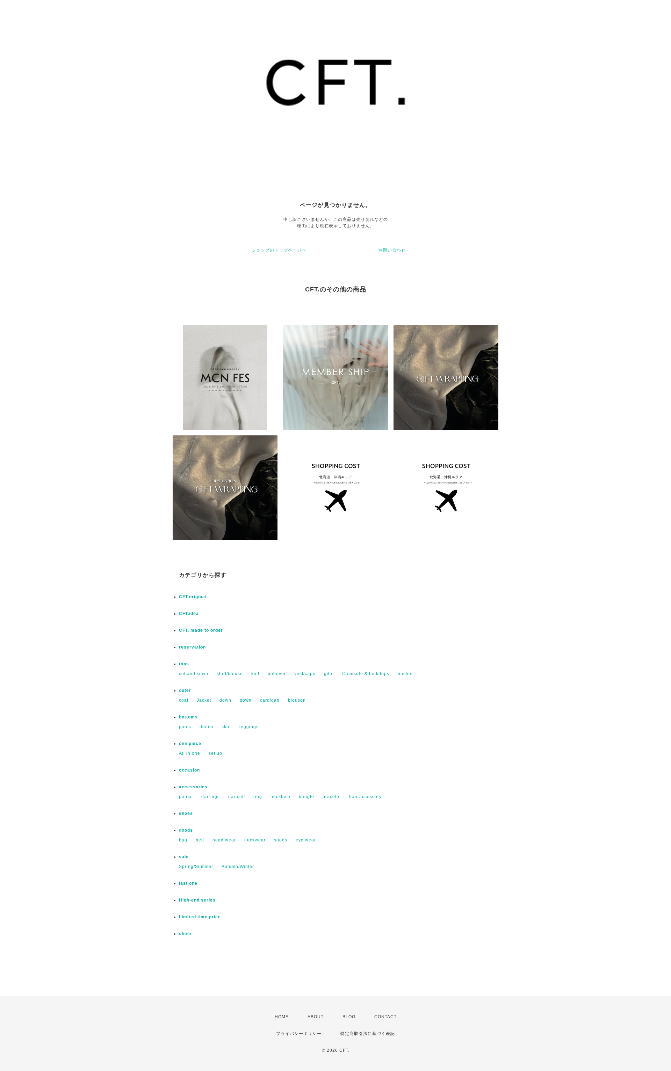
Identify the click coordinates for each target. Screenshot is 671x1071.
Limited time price (200, 916)
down (225, 700)
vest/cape (305, 673)
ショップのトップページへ (279, 250)
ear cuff (236, 796)
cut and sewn (193, 673)
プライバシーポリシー (299, 1033)
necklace (280, 796)
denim (206, 726)
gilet (329, 673)
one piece (190, 743)
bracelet (332, 796)
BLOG (348, 1016)
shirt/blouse (230, 673)
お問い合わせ (392, 250)
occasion (189, 770)
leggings (249, 726)
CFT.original (193, 596)
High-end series (197, 900)
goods (186, 830)
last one (188, 883)
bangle (306, 796)
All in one (189, 753)
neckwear (255, 840)
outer (185, 690)
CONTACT (385, 1016)
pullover (277, 673)
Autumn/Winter (238, 866)
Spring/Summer (196, 866)
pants (185, 726)
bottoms (188, 717)
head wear (224, 840)
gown (246, 700)
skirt (226, 726)
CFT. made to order (201, 630)
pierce (186, 796)
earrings (210, 796)
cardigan (270, 700)
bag (183, 840)
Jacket (204, 700)
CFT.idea (189, 613)
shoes (186, 813)
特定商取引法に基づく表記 (367, 1033)
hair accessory (365, 796)
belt (200, 840)
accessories (193, 786)
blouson (297, 700)
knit (255, 673)
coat (183, 700)
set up (215, 753)
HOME (282, 1016)
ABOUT (316, 1016)
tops (184, 663)
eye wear (306, 840)
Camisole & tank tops (365, 673)
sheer (185, 933)
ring (257, 796)
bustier (405, 673)
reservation (192, 647)
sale (184, 856)
